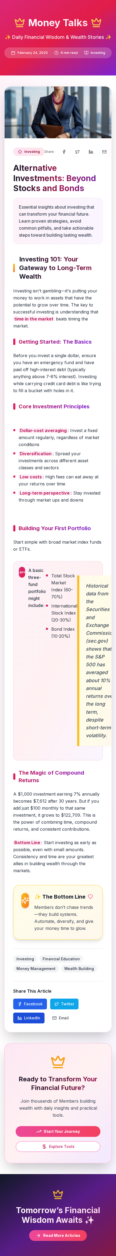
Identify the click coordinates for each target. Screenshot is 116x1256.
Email (64, 1018)
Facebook (33, 1004)
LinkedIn (32, 1018)
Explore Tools (61, 1146)
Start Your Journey (62, 1131)
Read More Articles (61, 1235)
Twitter (67, 1004)
